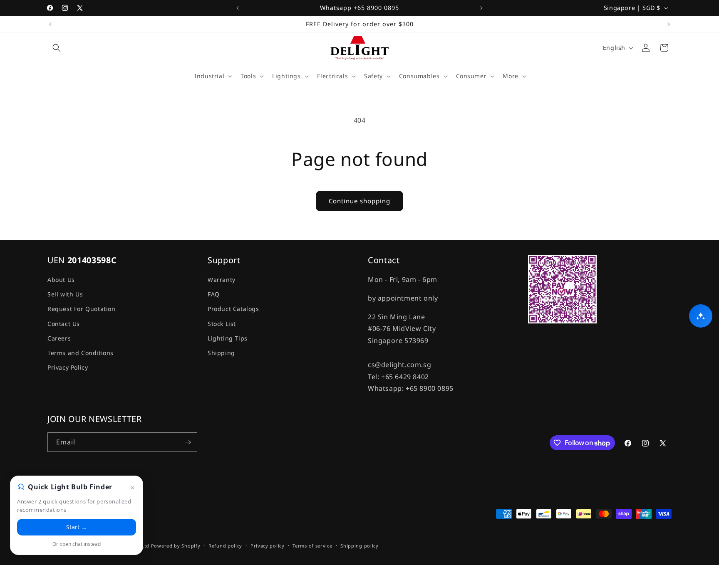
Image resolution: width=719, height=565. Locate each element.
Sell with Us (65, 294)
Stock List (222, 324)
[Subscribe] (188, 442)
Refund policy (225, 546)
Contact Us (63, 324)
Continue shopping (359, 201)
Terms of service (312, 546)
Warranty (222, 280)
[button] (56, 48)
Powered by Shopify (176, 546)
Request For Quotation (81, 309)
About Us (61, 280)
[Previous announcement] (237, 8)
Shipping (221, 353)
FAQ (214, 294)
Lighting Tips (228, 338)
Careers (59, 338)
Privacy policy (267, 546)
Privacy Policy (67, 367)
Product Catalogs (233, 309)
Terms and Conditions (80, 353)
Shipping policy (359, 546)
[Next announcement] (481, 8)
